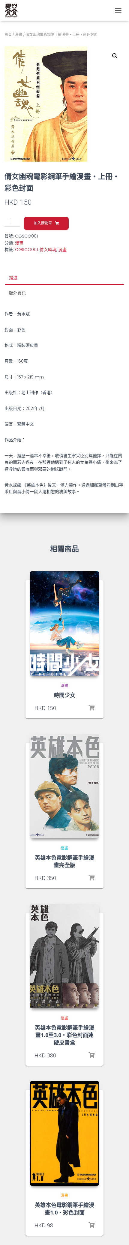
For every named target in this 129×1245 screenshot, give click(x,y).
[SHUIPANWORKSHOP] (13, 10)
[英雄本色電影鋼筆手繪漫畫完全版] (64, 786)
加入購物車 (43, 223)
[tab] (64, 278)
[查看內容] (91, 1055)
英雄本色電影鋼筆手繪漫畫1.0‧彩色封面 (64, 1208)
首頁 (8, 34)
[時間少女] (64, 623)
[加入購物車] (91, 708)
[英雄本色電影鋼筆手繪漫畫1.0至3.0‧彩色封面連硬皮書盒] (64, 956)
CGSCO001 (26, 250)
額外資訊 (17, 293)
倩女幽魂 (48, 250)
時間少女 (64, 695)
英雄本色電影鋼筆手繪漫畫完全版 (64, 861)
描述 (13, 278)
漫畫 (18, 34)
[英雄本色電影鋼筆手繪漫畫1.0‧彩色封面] (64, 1133)
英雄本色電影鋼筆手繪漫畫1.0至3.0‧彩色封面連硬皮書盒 (64, 1035)
